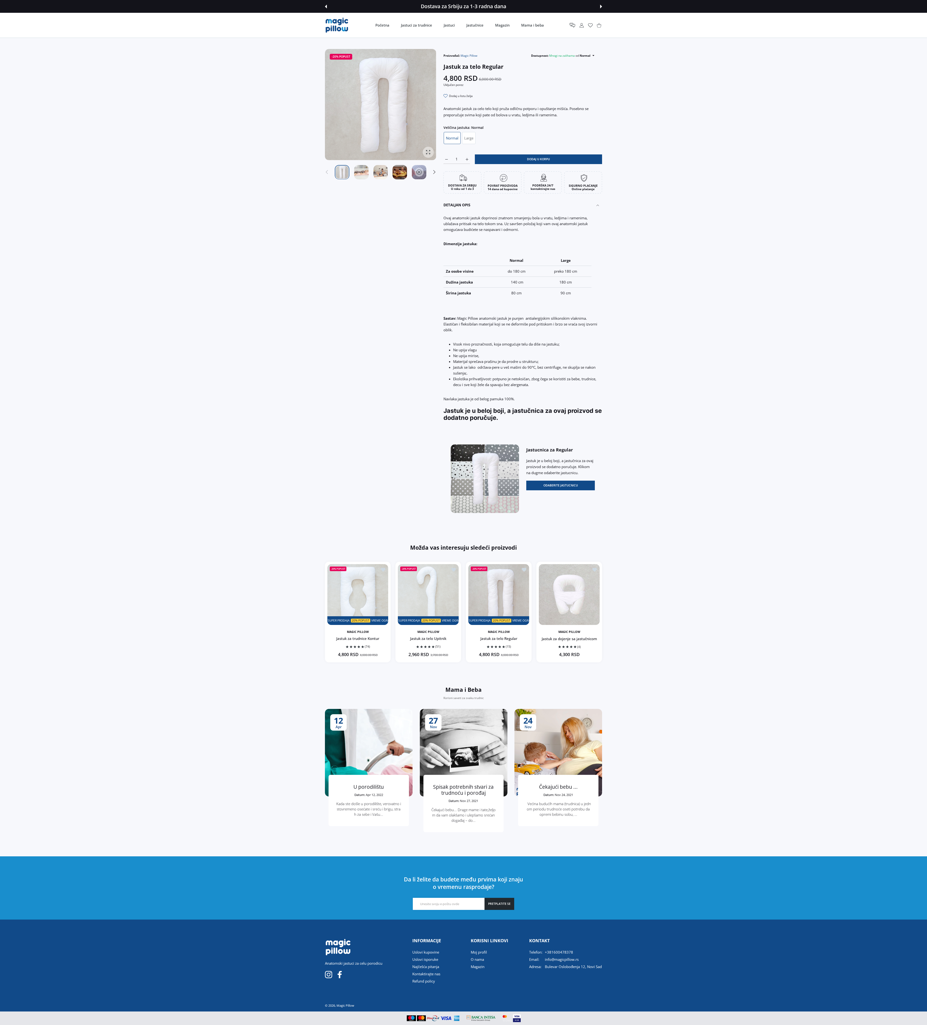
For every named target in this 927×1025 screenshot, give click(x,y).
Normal (452, 138)
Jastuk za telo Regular (498, 638)
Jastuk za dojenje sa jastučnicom (569, 638)
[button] (326, 6)
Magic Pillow (469, 56)
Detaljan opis (456, 204)
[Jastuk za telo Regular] (498, 594)
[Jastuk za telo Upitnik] (428, 594)
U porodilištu (368, 786)
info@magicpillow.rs (562, 959)
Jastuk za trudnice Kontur (357, 638)
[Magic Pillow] (337, 25)
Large (468, 138)
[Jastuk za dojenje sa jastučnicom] (569, 594)
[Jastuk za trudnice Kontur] (357, 594)
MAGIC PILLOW (358, 632)
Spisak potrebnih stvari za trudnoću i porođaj (463, 789)
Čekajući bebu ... (558, 786)
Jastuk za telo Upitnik (428, 638)
